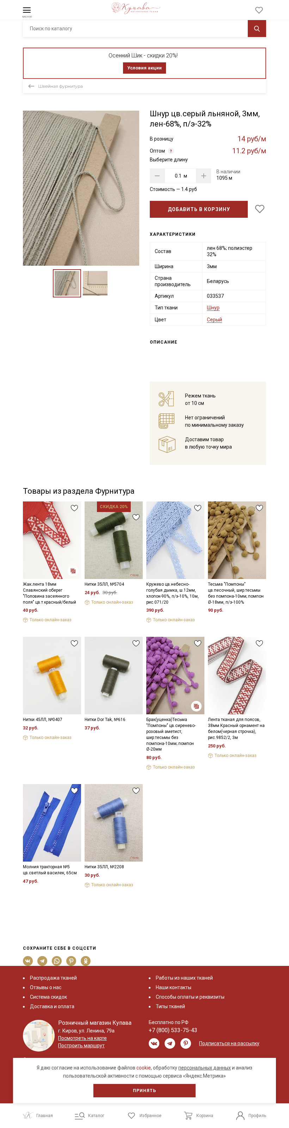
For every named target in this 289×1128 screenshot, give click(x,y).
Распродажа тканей (53, 978)
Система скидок (48, 997)
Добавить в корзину (199, 209)
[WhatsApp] (57, 961)
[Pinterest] (71, 961)
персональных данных (204, 1068)
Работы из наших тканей (184, 978)
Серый (214, 319)
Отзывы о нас (45, 987)
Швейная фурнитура (60, 86)
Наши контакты (173, 987)
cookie (143, 1068)
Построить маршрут (81, 1045)
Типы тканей (170, 1006)
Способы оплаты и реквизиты (190, 997)
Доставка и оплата (52, 1006)
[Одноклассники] (86, 961)
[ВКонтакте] (28, 961)
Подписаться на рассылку (229, 1043)
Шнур (213, 307)
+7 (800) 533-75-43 (173, 1030)
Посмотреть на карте (82, 1038)
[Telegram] (42, 961)
